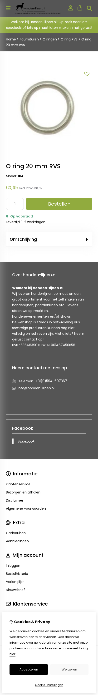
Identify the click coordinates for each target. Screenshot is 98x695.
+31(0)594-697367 (51, 381)
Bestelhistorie (17, 573)
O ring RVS (69, 39)
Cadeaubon (16, 533)
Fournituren (29, 39)
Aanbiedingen (17, 541)
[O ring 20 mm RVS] (49, 151)
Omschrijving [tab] (23, 239)
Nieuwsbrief (15, 589)
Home (11, 39)
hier (12, 654)
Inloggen (13, 565)
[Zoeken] (89, 8)
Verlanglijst (15, 581)
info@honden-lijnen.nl (36, 388)
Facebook (26, 441)
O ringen (50, 39)
